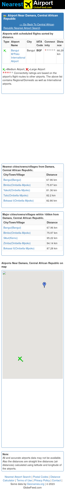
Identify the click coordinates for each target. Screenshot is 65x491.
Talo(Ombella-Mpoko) (15, 195)
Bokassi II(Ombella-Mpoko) (18, 248)
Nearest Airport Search (18, 476)
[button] (20, 359)
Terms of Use (25, 480)
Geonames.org (35, 484)
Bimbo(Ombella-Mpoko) (17, 185)
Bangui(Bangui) (12, 180)
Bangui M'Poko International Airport (18, 56)
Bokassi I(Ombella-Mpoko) (18, 200)
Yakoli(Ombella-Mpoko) (16, 190)
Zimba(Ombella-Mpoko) (17, 243)
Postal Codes (40, 476)
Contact (56, 480)
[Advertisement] (32, 129)
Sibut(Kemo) (10, 238)
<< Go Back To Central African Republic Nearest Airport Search (28, 26)
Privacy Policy (42, 480)
